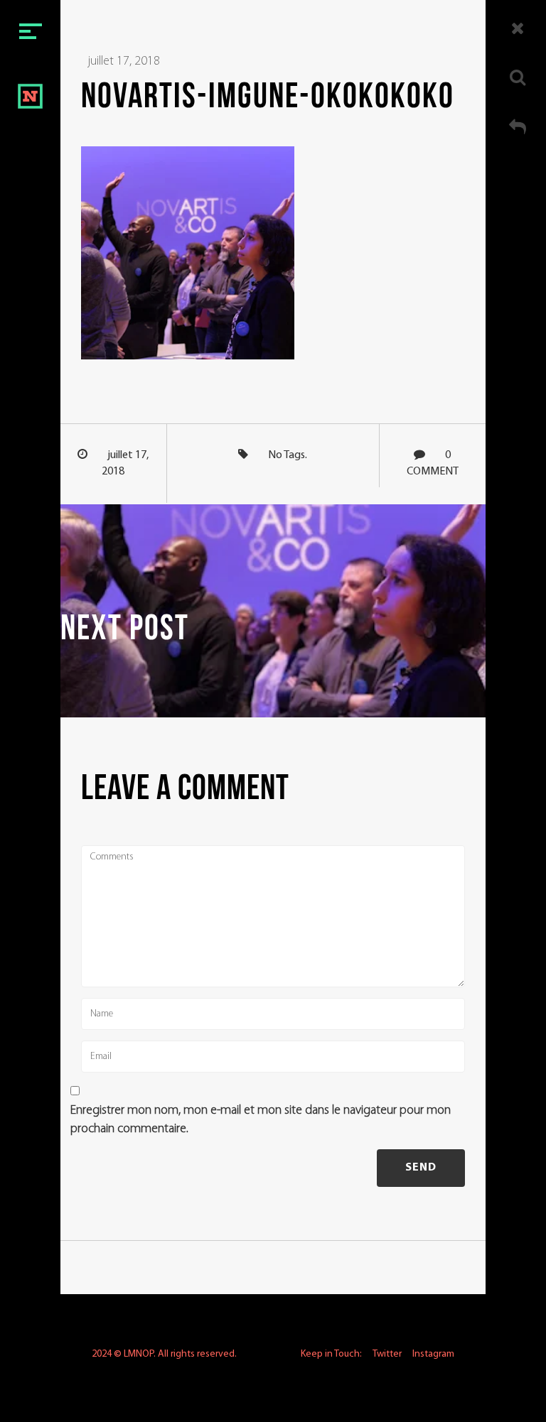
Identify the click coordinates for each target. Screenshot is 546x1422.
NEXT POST (124, 630)
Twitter (387, 1354)
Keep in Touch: (331, 1354)
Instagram (433, 1354)
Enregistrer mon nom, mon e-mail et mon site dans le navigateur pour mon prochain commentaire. (260, 1120)
